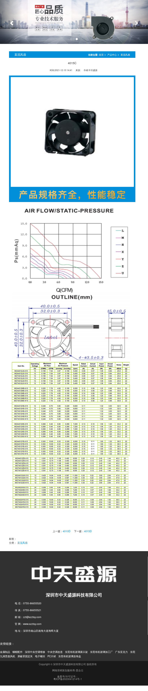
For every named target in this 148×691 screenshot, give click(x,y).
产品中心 (112, 54)
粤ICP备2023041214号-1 (67, 679)
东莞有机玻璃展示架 (76, 652)
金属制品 (5, 652)
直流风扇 (125, 54)
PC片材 (51, 656)
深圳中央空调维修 (35, 652)
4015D (88, 531)
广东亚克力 (121, 652)
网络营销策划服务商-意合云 (67, 670)
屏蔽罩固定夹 (25, 656)
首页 (101, 54)
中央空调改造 (55, 652)
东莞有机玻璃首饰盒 (69, 656)
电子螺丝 (40, 656)
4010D (66, 531)
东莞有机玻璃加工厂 (101, 652)
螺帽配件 (17, 652)
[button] (11, 22)
